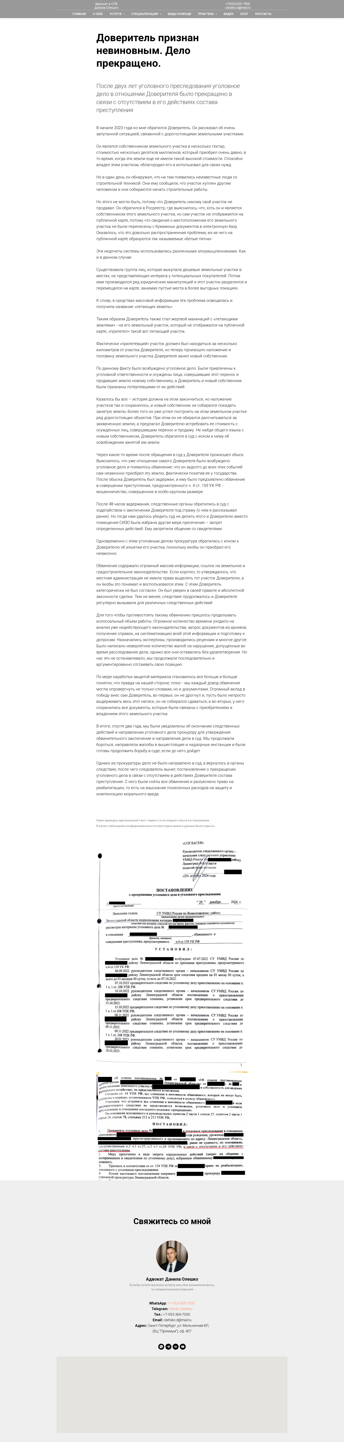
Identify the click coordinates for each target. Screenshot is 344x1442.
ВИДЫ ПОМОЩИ (179, 14)
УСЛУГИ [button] (116, 14)
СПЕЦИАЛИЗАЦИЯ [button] (145, 14)
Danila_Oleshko (181, 1309)
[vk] (176, 1347)
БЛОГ (244, 14)
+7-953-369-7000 (181, 1303)
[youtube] (183, 1347)
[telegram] (168, 1347)
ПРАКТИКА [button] (206, 14)
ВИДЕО (229, 14)
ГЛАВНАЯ (79, 14)
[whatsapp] (161, 1347)
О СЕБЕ (98, 14)
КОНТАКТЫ (263, 14)
